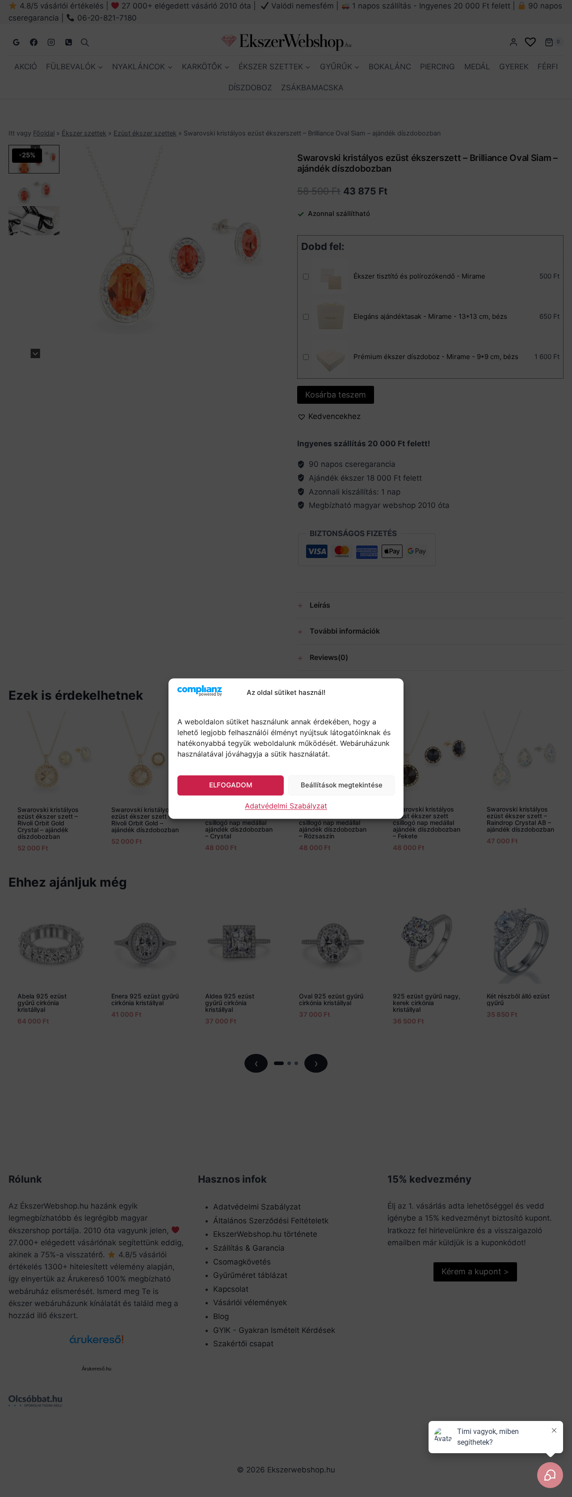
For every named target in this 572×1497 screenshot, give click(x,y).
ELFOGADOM (230, 785)
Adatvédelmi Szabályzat (286, 805)
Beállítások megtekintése (342, 785)
